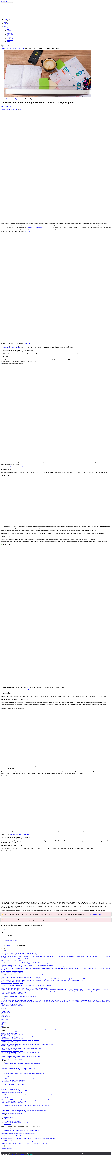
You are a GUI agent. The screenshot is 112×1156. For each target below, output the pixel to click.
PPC (8, 27)
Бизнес (5, 20)
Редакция (3, 971)
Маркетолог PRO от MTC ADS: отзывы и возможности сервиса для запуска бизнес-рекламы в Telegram (28, 1138)
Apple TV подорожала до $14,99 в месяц (11, 1031)
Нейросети (6, 19)
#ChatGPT (18, 1029)
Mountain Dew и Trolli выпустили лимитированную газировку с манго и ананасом (22, 1036)
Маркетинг (9, 33)
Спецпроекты (7, 1124)
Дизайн (9, 30)
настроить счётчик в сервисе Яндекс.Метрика (39, 227)
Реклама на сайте (8, 25)
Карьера (9, 31)
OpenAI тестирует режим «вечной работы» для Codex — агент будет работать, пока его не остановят (27, 1044)
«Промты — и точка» (95, 914)
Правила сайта (7, 1119)
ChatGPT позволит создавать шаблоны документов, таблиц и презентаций (20, 1040)
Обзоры (6, 23)
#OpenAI (58, 1029)
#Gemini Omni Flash (33, 1029)
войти (8, 945)
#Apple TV (7, 1029)
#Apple (2, 1029)
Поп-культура (10, 38)
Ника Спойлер (4, 1080)
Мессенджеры (10, 36)
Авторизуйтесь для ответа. (11, 940)
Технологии (10, 40)
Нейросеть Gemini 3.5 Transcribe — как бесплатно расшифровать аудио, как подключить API (25, 1100)
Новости (6, 18)
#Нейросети (24, 1029)
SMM (5, 22)
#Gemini (40, 1029)
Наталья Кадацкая (5, 1090)
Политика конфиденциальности (12, 1121)
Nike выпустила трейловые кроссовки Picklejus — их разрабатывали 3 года (20, 1056)
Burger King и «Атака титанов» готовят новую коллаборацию (17, 998)
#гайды (44, 1029)
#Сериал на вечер (51, 1029)
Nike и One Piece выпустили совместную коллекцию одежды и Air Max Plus (20, 977)
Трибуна (9, 41)
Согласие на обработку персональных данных (16, 1122)
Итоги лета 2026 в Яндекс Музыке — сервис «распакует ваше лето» (18, 953)
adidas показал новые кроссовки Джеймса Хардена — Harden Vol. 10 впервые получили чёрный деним (27, 965)
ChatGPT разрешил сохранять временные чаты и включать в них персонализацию (22, 1048)
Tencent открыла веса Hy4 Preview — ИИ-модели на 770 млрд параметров (20, 1052)
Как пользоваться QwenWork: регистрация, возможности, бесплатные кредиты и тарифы (24, 988)
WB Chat (6, 1086)
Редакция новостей (6, 959)
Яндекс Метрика (19, 48)
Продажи (9, 37)
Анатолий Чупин (5, 992)
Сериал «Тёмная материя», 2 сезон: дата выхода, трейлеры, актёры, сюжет (20, 1078)
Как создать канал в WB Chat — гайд (10, 1089)
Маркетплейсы (10, 34)
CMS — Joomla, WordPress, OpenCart (10, 347)
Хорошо (30, 1154)
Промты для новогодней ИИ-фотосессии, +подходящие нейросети (18, 1133)
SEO (8, 29)
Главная (3, 48)
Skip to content (4, 1)
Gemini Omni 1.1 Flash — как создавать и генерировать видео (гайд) (18, 1068)
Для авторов (7, 1118)
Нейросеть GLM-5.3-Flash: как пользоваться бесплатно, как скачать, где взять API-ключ (23, 1110)
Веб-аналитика (10, 48)
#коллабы (12, 1029)
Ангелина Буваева (5, 107)
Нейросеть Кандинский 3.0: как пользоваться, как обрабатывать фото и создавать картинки (24, 1143)
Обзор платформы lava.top (7, 1148)
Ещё (5, 26)
